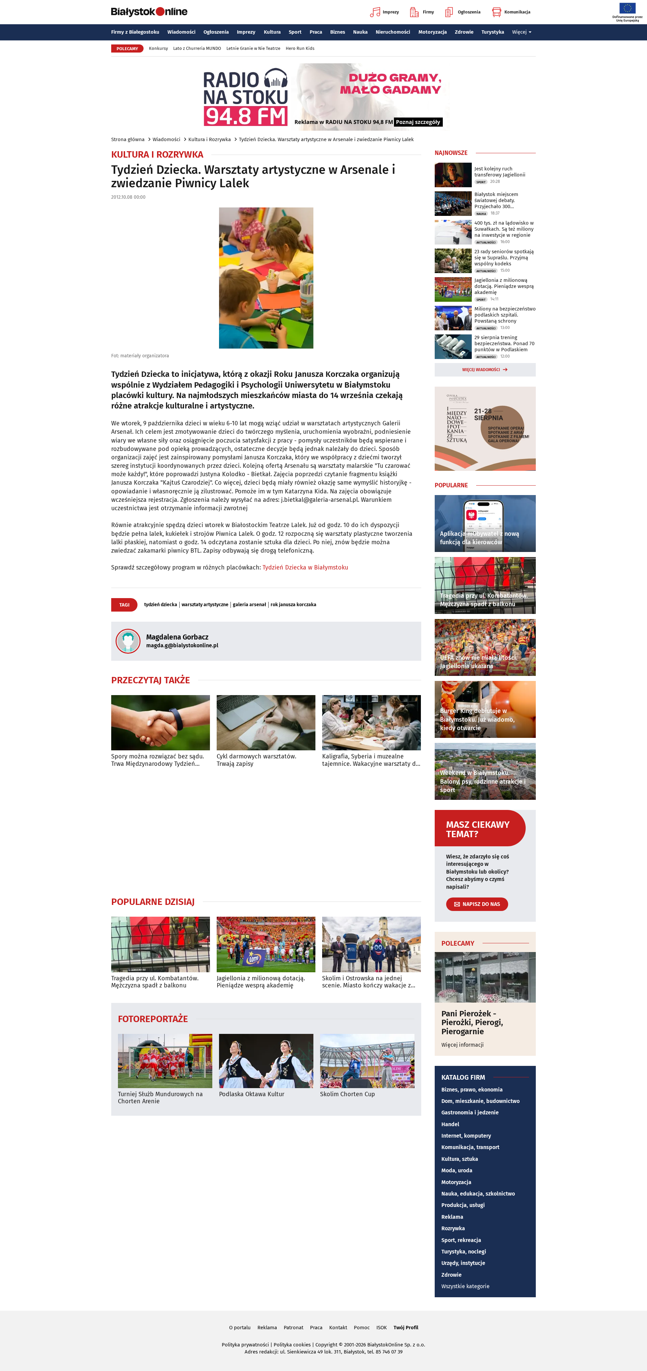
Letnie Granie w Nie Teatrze (253, 48)
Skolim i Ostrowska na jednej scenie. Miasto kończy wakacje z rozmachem (366, 982)
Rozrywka (453, 1228)
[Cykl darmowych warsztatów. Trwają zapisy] (266, 723)
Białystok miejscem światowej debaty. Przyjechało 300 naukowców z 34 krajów (501, 200)
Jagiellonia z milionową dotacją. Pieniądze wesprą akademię (261, 982)
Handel (450, 1124)
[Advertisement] (266, 831)
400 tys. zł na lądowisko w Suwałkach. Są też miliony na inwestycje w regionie (504, 229)
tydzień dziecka (160, 604)
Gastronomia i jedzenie (470, 1112)
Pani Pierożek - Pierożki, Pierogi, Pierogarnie (472, 1022)
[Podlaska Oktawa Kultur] (266, 1061)
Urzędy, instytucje (463, 1263)
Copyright (326, 1345)
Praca (316, 32)
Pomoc (362, 1328)
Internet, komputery (466, 1136)
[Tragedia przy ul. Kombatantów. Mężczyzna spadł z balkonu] (160, 944)
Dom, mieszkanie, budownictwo (480, 1101)
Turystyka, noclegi (463, 1251)
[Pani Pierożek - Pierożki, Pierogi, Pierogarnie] (485, 977)
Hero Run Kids (300, 48)
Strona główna (128, 139)
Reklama (452, 1217)
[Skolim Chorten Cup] (367, 1061)
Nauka (360, 32)
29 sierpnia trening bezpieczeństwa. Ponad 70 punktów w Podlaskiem (504, 343)
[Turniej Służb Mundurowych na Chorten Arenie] (165, 1061)
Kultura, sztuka (459, 1159)
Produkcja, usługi (463, 1205)
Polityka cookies (292, 1345)
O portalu (240, 1328)
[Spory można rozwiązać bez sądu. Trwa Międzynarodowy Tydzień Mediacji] (160, 723)
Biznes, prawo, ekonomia (472, 1089)
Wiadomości (181, 32)
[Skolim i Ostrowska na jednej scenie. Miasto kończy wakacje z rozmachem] (371, 944)
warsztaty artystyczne (205, 604)
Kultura (272, 32)
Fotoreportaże (153, 1018)
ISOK (381, 1328)
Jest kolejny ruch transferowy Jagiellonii (499, 172)
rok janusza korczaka (293, 604)
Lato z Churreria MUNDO (197, 48)
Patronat (293, 1328)
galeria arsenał (249, 604)
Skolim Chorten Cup (347, 1094)
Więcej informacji (462, 1045)
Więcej (519, 32)
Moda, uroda (456, 1170)
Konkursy (158, 48)
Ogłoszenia (469, 11)
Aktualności (486, 242)
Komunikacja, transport (470, 1147)
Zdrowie (464, 32)
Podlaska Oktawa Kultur (251, 1094)
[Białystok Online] (149, 12)
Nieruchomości (393, 32)
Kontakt (338, 1328)
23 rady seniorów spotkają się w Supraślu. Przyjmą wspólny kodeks (504, 258)
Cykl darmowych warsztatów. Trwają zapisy (256, 760)
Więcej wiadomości (481, 369)
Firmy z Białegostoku (135, 32)
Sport (295, 32)
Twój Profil (406, 1328)
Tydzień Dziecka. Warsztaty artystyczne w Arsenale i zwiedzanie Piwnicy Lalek (326, 139)
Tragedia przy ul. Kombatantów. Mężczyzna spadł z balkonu (154, 982)
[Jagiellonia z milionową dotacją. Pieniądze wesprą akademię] (266, 944)
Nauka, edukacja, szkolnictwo (478, 1193)
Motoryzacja (433, 32)
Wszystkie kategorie (465, 1286)
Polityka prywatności (245, 1345)
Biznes (337, 32)
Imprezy (391, 11)
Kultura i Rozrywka (209, 139)
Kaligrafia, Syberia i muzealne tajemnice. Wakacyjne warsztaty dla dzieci (371, 760)
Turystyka (493, 32)
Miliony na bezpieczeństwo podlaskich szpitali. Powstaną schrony (505, 315)
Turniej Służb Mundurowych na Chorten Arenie (160, 1098)
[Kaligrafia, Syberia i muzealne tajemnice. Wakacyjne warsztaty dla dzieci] (371, 723)
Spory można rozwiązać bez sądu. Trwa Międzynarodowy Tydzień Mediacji (157, 760)
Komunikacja (517, 11)
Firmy (428, 11)
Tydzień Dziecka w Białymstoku (305, 567)
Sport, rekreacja (461, 1240)
